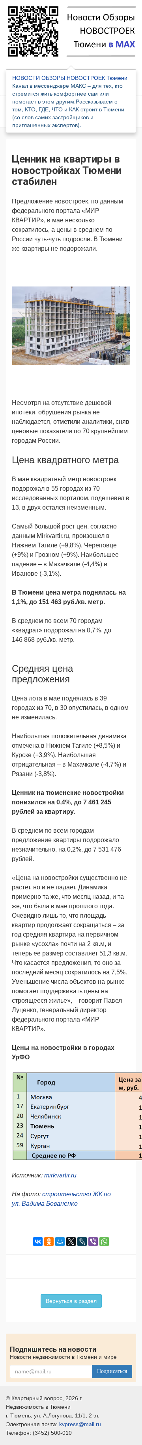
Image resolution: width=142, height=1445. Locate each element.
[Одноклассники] (49, 1241)
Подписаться (112, 1371)
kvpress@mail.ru (80, 1424)
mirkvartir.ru (60, 1175)
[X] (71, 1241)
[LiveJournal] (82, 1241)
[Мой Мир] (60, 1241)
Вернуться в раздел (71, 1301)
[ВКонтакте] (38, 1241)
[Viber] (93, 1241)
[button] (123, 270)
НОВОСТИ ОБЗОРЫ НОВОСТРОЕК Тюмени (69, 77)
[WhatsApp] (104, 1241)
